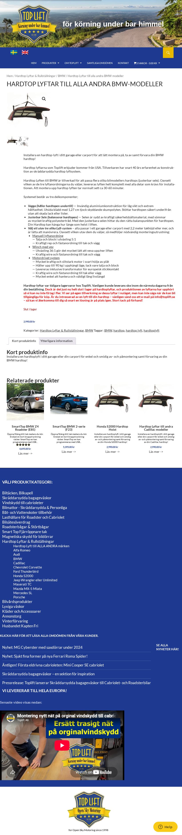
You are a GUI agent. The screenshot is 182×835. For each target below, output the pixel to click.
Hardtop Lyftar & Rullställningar (35, 76)
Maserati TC (22, 584)
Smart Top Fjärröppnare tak (24, 531)
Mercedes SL (22, 593)
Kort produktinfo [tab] (24, 341)
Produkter (49, 62)
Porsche (19, 597)
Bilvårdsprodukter (17, 601)
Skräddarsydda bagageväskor (26, 497)
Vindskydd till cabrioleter (23, 502)
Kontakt (123, 62)
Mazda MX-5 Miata (27, 589)
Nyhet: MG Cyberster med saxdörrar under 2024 (42, 647)
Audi (16, 554)
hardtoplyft (151, 330)
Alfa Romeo (21, 550)
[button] (44, 99)
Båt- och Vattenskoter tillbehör (27, 512)
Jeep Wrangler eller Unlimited (35, 580)
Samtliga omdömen (100, 62)
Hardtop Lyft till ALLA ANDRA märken (41, 546)
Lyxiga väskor (13, 606)
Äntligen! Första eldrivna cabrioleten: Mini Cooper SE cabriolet (53, 665)
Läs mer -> (25, 439)
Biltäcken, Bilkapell (17, 493)
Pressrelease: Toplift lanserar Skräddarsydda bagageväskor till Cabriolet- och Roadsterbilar (76, 682)
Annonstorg (11, 616)
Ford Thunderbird (25, 571)
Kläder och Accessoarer (21, 611)
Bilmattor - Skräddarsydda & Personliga (34, 507)
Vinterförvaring (15, 621)
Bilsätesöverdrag (16, 522)
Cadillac (19, 563)
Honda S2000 (23, 576)
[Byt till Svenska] (14, 52)
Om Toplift (72, 62)
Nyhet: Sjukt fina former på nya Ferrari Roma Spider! (45, 656)
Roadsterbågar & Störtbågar (25, 526)
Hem (33, 62)
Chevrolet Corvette (27, 567)
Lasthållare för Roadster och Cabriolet (33, 517)
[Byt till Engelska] (25, 52)
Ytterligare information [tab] (56, 341)
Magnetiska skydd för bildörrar (27, 536)
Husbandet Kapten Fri (20, 626)
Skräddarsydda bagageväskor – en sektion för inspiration (48, 674)
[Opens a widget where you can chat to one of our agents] (165, 827)
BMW (61, 76)
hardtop (119, 330)
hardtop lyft (134, 330)
